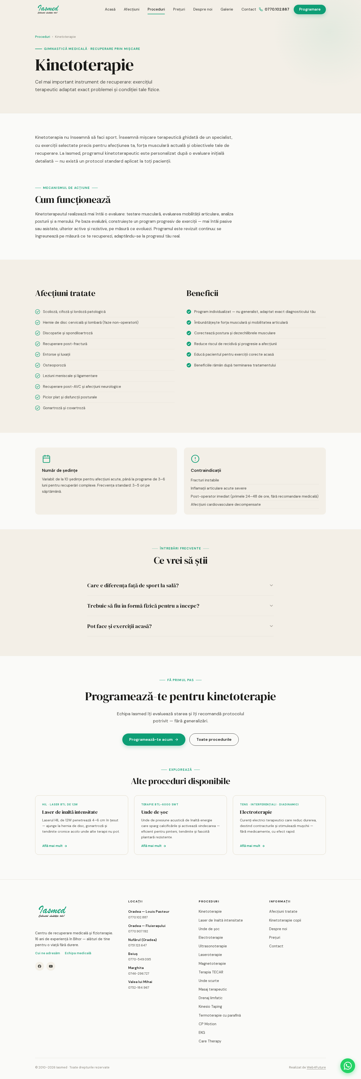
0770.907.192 (138, 931)
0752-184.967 (138, 987)
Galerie (227, 9)
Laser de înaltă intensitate (221, 920)
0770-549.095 (139, 959)
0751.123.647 (137, 945)
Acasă (110, 9)
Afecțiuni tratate (283, 911)
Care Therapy (210, 1041)
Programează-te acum (151, 739)
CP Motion (207, 1024)
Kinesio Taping (210, 1006)
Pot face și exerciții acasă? (119, 626)
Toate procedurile (214, 739)
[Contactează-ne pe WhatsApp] (347, 1065)
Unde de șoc (209, 929)
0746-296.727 (138, 973)
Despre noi (202, 9)
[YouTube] (50, 966)
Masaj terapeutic (213, 989)
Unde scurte (209, 981)
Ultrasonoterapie (213, 946)
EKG (202, 1032)
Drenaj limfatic (210, 998)
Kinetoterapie (210, 911)
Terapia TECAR (211, 972)
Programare (309, 9)
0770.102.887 (277, 9)
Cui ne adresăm (47, 953)
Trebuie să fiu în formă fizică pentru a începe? (143, 605)
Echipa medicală (78, 953)
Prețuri (179, 9)
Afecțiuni (131, 9)
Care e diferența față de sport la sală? (133, 585)
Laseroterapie (210, 955)
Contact (248, 9)
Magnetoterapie (212, 963)
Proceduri (156, 9)
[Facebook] (39, 966)
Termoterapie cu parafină (220, 1015)
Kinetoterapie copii (285, 920)
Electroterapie (211, 937)
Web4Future (316, 1067)
